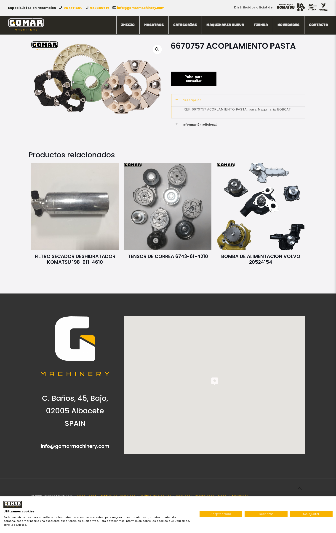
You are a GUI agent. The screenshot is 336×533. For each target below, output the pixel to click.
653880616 (99, 8)
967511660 (73, 8)
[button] (157, 49)
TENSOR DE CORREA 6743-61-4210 (168, 256)
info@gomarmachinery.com (140, 8)
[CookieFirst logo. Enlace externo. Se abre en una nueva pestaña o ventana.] (12, 504)
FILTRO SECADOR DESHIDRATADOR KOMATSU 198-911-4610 (75, 259)
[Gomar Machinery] (26, 25)
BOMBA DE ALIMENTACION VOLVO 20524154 (260, 259)
